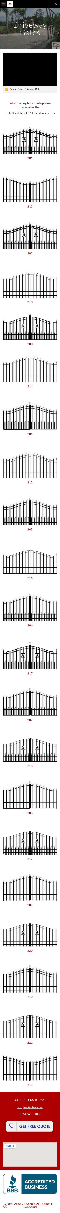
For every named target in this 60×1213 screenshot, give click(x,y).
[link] (30, 73)
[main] (30, 28)
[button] (3, 4)
